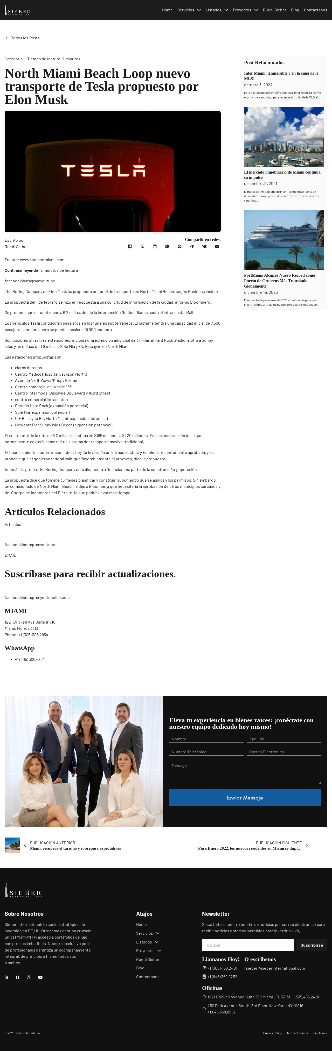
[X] (142, 246)
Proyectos (242, 9)
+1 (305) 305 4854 (33, 634)
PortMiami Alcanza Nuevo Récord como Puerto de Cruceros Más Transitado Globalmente (279, 280)
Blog (295, 9)
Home (167, 9)
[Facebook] (130, 246)
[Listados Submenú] (226, 10)
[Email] (217, 246)
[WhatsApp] (167, 246)
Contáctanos (315, 9)
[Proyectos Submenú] (256, 10)
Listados (214, 9)
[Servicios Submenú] (199, 10)
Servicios (185, 9)
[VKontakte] (204, 246)
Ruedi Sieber (274, 9)
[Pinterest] (179, 246)
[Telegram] (192, 246)
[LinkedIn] (154, 246)
